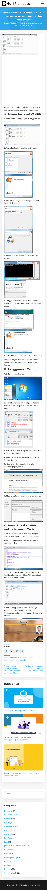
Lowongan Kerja (11, 857)
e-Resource (9, 826)
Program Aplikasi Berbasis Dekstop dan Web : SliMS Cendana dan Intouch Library (12, 669)
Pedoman (8, 865)
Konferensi (8, 849)
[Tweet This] (11, 651)
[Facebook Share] (6, 651)
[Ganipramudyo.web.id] (16, 3)
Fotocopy (8, 830)
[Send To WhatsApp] (21, 651)
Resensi (7, 869)
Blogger (7, 818)
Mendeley (8, 861)
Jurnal (6, 842)
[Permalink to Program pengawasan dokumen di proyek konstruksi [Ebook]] (23, 757)
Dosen (7, 822)
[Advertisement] (23, 81)
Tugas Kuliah (22, 660)
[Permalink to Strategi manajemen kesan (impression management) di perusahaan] (23, 724)
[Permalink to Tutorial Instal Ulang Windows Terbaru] (23, 698)
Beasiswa (8, 811)
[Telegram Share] (16, 651)
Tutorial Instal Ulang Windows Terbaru (20, 710)
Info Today (8, 838)
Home (6, 23)
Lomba (7, 853)
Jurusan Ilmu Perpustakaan (15, 845)
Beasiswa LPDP (10, 814)
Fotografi (8, 834)
